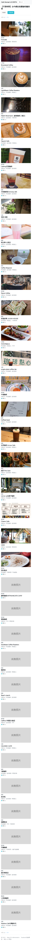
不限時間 (10, 12)
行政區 (4, 12)
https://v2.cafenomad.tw (13, 937)
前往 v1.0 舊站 (7, 939)
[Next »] (8, 17)
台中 (21, 2)
